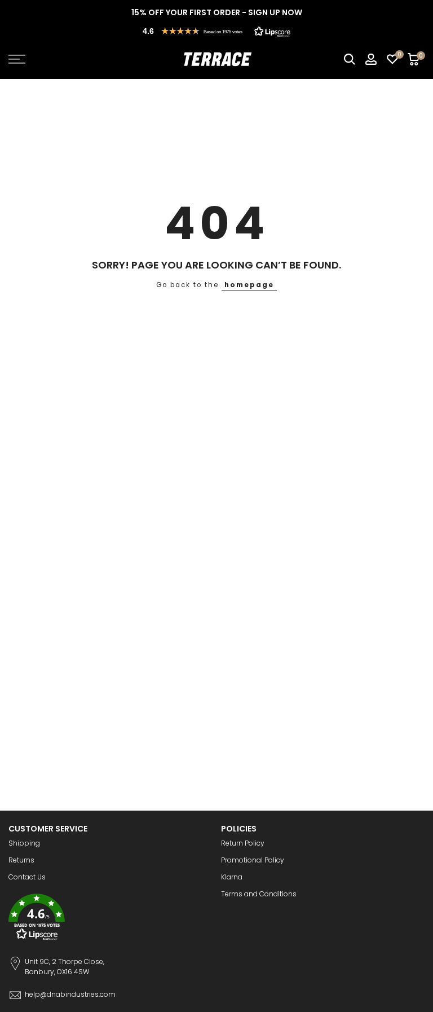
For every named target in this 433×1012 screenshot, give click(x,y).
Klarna (231, 877)
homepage (249, 284)
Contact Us (27, 877)
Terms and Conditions (259, 894)
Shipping (24, 843)
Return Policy (242, 843)
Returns (21, 860)
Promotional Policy (252, 860)
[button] (216, 31)
